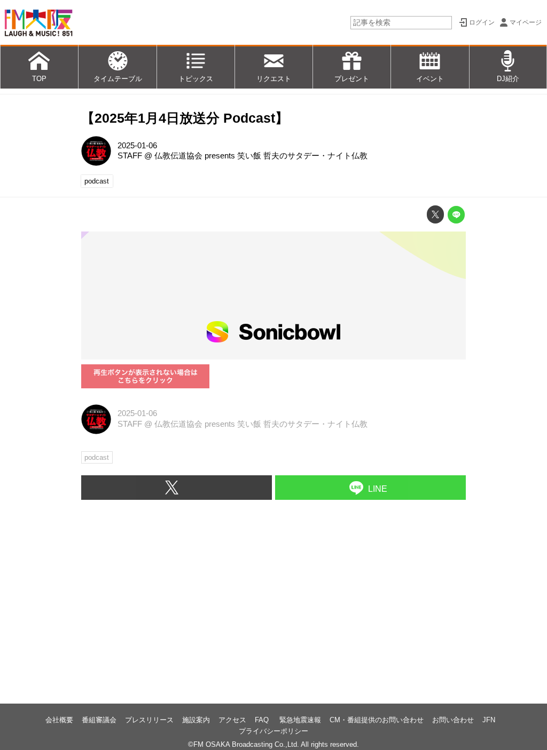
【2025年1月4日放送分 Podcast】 (184, 118)
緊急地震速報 (300, 720)
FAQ (263, 720)
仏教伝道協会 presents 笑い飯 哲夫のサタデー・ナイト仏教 (261, 155)
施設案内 (196, 720)
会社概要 (59, 720)
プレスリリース (149, 720)
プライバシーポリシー (273, 731)
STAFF (130, 155)
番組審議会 (99, 720)
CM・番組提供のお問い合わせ (377, 720)
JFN (488, 720)
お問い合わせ (453, 720)
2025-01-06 (137, 145)
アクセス (232, 720)
